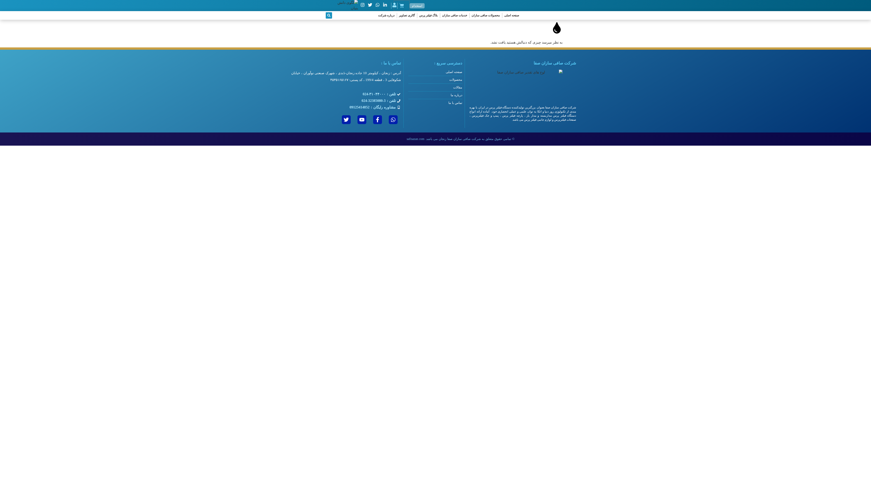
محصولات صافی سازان (486, 15)
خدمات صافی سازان (454, 15)
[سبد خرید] (402, 5)
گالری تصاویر (407, 15)
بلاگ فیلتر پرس (428, 15)
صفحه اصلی (511, 15)
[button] (329, 15)
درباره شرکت (386, 15)
